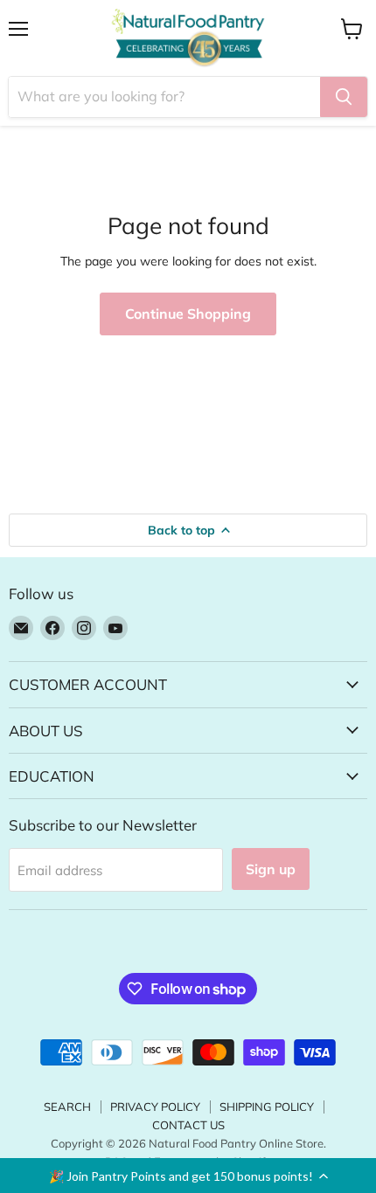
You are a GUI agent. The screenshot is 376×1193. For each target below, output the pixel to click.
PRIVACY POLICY (155, 1107)
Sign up (271, 869)
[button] (188, 1175)
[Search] (343, 97)
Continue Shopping (188, 313)
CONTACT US (188, 1125)
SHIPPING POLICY (266, 1107)
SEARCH (67, 1107)
